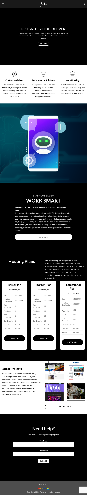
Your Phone (43, 450)
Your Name (43, 441)
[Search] (84, 4)
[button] (3, 4)
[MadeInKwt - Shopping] (43, 4)
